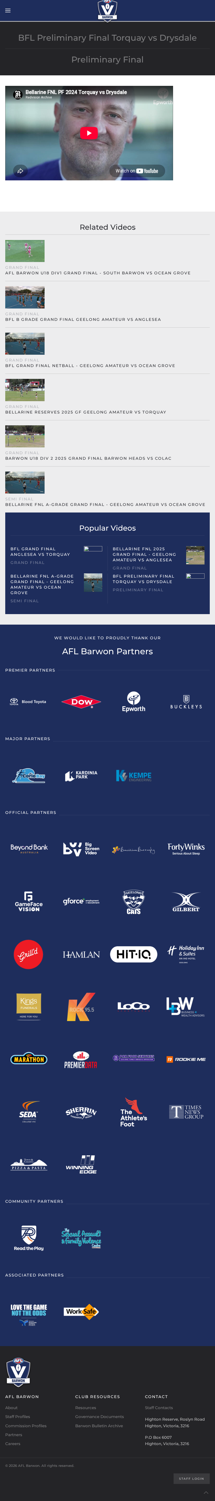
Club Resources (97, 1396)
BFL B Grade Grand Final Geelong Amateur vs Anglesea (83, 319)
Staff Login (191, 1479)
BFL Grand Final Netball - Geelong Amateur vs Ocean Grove (90, 365)
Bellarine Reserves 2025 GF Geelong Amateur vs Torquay (85, 412)
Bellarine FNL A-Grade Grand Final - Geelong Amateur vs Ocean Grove (105, 504)
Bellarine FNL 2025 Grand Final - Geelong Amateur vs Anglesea (144, 554)
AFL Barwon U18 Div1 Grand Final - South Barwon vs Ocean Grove (98, 272)
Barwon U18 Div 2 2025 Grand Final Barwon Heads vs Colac (88, 458)
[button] (7, 10)
